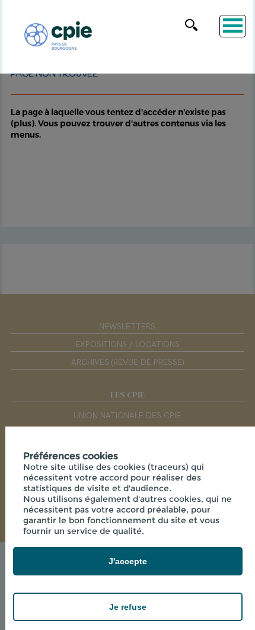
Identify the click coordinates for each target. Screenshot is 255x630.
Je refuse (127, 607)
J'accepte (128, 561)
